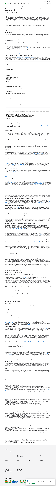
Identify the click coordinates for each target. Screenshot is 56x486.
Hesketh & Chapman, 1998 (40, 182)
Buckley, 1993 (24, 277)
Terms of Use (7, 470)
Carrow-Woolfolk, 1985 (38, 234)
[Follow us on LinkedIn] (10, 451)
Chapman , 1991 (38, 166)
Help (17, 466)
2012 (41, 455)
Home (11, 3)
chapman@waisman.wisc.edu (42, 377)
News (28, 3)
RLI (40, 461)
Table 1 (38, 59)
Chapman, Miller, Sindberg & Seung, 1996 (19, 228)
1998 (15, 171)
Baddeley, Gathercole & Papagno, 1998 (38, 341)
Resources (19, 3)
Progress (6, 460)
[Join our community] (7, 451)
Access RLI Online (19, 469)
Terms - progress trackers (8, 471)
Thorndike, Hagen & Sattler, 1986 (38, 153)
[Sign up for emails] (6, 451)
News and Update (19, 457)
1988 (15, 216)
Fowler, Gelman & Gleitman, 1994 (31, 172)
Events (29, 466)
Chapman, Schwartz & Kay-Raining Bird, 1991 (17, 164)
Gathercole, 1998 (27, 341)
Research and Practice (14, 6)
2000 (15, 134)
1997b (33, 57)
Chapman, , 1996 (14, 232)
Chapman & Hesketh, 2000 (20, 57)
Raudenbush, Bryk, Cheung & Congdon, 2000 (33, 241)
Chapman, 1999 (42, 175)
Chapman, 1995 (27, 57)
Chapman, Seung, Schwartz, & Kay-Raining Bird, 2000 (15, 53)
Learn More (29, 483)
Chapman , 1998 (11, 182)
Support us (24, 3)
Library (9, 6)
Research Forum (19, 461)
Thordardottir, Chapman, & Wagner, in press (36, 183)
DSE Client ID (19, 468)
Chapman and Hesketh (44, 125)
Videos (18, 455)
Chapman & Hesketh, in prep (9, 245)
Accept (33, 483)
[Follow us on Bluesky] (9, 451)
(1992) (27, 47)
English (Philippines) (9, 478)
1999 (30, 341)
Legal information (7, 466)
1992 (19, 207)
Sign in (46, 1)
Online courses (19, 471)
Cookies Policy (7, 468)
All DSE (48, 3)
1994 (16, 218)
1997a (31, 57)
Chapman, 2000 (29, 324)
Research (15, 3)
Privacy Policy (7, 469)
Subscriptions (19, 470)
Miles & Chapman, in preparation (44, 188)
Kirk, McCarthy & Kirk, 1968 (40, 202)
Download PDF (7, 27)
